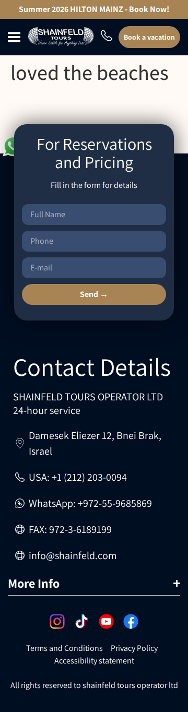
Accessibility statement (94, 660)
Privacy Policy (134, 648)
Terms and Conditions (64, 648)
